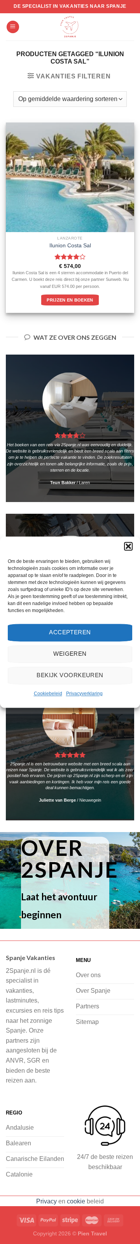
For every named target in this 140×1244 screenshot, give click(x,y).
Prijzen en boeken (70, 300)
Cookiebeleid (48, 693)
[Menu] (13, 27)
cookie (76, 1201)
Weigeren (70, 653)
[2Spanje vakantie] (70, 27)
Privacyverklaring (84, 693)
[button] (128, 546)
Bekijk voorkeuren (70, 675)
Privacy (46, 1201)
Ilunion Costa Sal (70, 245)
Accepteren (70, 632)
